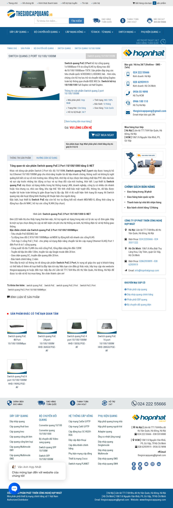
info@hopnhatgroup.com (147, 270)
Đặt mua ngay (104, 135)
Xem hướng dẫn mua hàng (78, 121)
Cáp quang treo (17, 431)
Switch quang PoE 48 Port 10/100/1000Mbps (17, 340)
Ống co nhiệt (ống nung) (109, 436)
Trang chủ (13, 3)
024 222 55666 (141, 72)
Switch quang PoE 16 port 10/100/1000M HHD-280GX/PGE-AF (107, 343)
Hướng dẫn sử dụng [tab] (46, 158)
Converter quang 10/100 (50, 425)
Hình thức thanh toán (48, 3)
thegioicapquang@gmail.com (149, 111)
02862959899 (145, 261)
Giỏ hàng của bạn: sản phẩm (150, 3)
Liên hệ (96, 3)
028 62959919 (141, 82)
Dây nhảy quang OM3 (108, 458)
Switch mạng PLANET (79, 463)
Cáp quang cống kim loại (21, 441)
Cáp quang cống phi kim (21, 436)
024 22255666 (146, 239)
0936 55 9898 (140, 91)
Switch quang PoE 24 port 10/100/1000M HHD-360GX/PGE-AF (47, 343)
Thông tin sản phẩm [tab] (20, 158)
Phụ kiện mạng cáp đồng (80, 453)
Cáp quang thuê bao (19, 426)
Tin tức (85, 3)
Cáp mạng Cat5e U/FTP (80, 421)
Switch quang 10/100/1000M (101, 56)
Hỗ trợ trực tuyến (69, 3)
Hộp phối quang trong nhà (110, 421)
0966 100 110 (140, 101)
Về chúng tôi (28, 3)
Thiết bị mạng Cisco (78, 458)
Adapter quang (105, 431)
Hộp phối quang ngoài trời (110, 426)
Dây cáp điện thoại (77, 440)
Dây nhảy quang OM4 (108, 463)
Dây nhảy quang (17, 421)
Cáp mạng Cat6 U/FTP (79, 426)
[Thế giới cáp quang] (30, 13)
